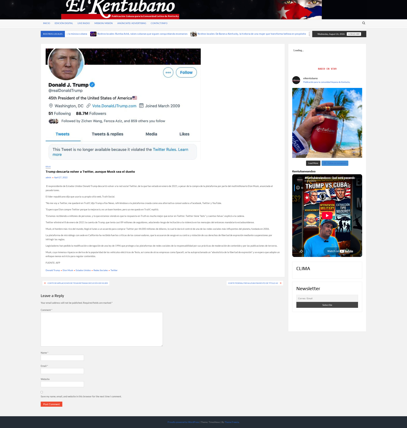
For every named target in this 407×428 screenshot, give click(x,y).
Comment (46, 309)
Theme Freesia (232, 422)
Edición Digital (64, 23)
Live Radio (84, 23)
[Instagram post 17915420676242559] (327, 123)
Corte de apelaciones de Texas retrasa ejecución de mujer (78, 283)
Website (45, 379)
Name (44, 352)
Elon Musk (68, 270)
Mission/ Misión (103, 23)
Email (44, 365)
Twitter (114, 270)
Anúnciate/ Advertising (131, 23)
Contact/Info (159, 23)
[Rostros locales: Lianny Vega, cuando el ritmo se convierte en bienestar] (278, 33)
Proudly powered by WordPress (183, 422)
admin (48, 177)
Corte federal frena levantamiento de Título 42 (253, 283)
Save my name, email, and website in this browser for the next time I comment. (81, 396)
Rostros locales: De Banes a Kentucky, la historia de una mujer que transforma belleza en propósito (218, 33)
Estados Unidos (83, 270)
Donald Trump (53, 270)
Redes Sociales (100, 270)
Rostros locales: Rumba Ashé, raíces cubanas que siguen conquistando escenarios (109, 33)
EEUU (48, 166)
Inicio (46, 23)
